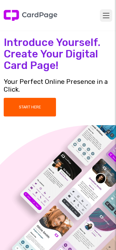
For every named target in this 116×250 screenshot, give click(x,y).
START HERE (30, 107)
